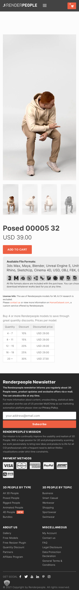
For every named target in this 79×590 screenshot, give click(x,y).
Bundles (7, 516)
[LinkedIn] (37, 576)
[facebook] (20, 576)
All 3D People (11, 493)
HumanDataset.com (59, 302)
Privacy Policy (50, 407)
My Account (49, 533)
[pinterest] (43, 576)
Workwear (48, 502)
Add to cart (17, 249)
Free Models (10, 537)
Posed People (11, 497)
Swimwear (48, 516)
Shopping (48, 507)
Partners (8, 552)
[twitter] (26, 576)
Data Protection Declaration (51, 554)
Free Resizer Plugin (14, 542)
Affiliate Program (13, 556)
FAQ (44, 542)
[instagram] (49, 576)
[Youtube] (32, 576)
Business (47, 493)
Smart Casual (50, 497)
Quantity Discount (13, 547)
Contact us (48, 537)
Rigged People (11, 502)
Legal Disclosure (52, 547)
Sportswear (49, 512)
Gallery (7, 533)
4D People (13, 512)
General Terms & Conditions (52, 562)
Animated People (13, 507)
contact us (15, 302)
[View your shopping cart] (71, 5)
